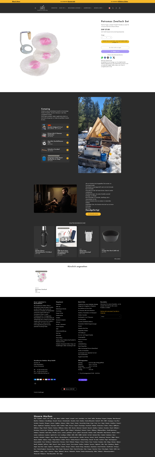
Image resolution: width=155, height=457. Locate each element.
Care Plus (116, 421)
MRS (73, 435)
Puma (91, 442)
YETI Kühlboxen (81, 333)
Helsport (71, 430)
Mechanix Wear (96, 435)
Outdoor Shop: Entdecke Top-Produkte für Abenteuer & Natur (66, 340)
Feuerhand (88, 425)
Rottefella (40, 444)
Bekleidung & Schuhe (74, 8)
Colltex (68, 423)
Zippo (61, 453)
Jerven (75, 432)
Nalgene (48, 437)
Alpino (58, 418)
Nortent (80, 326)
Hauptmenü (59, 302)
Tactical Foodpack (41, 449)
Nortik (96, 437)
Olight (113, 437)
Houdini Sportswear (112, 430)
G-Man (66, 428)
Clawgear (47, 423)
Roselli (35, 444)
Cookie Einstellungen (39, 392)
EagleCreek (41, 425)
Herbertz (84, 430)
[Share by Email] (108, 58)
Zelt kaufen (58, 335)
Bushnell (98, 421)
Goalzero (101, 428)
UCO (115, 449)
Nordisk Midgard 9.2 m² (55, 127)
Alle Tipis (58, 333)
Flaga (41, 428)
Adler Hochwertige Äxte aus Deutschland (88, 348)
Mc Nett (90, 435)
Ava (86, 418)
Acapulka (39, 418)
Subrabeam (87, 446)
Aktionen (58, 322)
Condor (77, 423)
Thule (71, 449)
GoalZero (95, 428)
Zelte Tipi (62, 8)
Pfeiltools (72, 442)
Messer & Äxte (98, 8)
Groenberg (36, 430)
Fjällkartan (116, 425)
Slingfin (117, 444)
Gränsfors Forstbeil (54, 149)
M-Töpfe (69, 435)
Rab (105, 442)
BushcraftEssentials (90, 421)
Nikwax (57, 437)
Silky (102, 444)
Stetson (73, 446)
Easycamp (53, 425)
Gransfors (106, 428)
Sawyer (68, 444)
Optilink (40, 439)
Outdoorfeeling (84, 439)
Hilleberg (94, 430)
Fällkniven (61, 428)
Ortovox (68, 439)
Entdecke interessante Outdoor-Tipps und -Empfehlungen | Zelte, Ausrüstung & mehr (66, 344)
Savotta (64, 444)
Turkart (111, 449)
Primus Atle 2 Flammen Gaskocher (55, 134)
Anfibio (63, 418)
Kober (118, 432)
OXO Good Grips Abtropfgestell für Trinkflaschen (63, 252)
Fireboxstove (100, 425)
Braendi (55, 421)
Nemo (52, 437)
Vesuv (46, 451)
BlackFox (36, 421)
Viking (56, 451)
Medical (103, 435)
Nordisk (82, 437)
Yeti (58, 453)
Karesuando (85, 432)
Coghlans (57, 423)
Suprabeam (94, 446)
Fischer (106, 425)
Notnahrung (102, 437)
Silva (106, 444)
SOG (50, 444)
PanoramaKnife (37, 442)
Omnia (117, 437)
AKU (35, 418)
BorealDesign (49, 421)
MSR (76, 435)
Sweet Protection (102, 446)
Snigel (35, 446)
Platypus (77, 442)
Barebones (98, 418)
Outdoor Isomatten (82, 315)
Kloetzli (114, 432)
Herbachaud (78, 430)
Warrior (67, 451)
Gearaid (90, 428)
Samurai (55, 444)
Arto (77, 418)
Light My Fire (54, 435)
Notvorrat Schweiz (82, 339)
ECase (35, 425)
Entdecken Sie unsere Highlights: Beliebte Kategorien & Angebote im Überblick (88, 305)
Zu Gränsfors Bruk (93, 214)
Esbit (67, 425)
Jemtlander (69, 432)
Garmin (74, 428)
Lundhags (63, 435)
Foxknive (55, 428)
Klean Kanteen (107, 432)
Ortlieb (63, 439)
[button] (35, 8)
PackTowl (101, 439)
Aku (48, 418)
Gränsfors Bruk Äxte (83, 328)
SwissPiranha (110, 446)
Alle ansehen (117, 259)
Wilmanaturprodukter (109, 451)
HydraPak (42, 432)
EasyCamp (47, 425)
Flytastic (50, 428)
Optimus (45, 439)
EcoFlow (63, 425)
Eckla (58, 425)
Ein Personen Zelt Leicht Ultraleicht (86, 310)
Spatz (46, 446)
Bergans (104, 418)
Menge (102, 35)
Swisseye (116, 446)
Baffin (93, 418)
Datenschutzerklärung (61, 331)
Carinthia (36, 423)
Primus (82, 442)
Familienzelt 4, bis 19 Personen (85, 317)
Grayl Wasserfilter (82, 346)
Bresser (60, 421)
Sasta (59, 444)
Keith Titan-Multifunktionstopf (85, 251)
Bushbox (82, 421)
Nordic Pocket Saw (74, 437)
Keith (95, 432)
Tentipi (61, 449)
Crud (96, 423)
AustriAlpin (81, 418)
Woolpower (43, 453)
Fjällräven (36, 428)
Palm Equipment (113, 439)
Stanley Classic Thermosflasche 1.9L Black (43, 251)
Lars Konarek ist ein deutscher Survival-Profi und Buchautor (87, 353)
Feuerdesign (82, 425)
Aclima (44, 418)
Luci (59, 435)
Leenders (47, 435)
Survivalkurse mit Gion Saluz (85, 308)
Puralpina (101, 442)
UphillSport (36, 451)
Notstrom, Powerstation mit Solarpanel (87, 313)
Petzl (67, 442)
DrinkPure (113, 423)
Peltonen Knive (55, 442)
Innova (59, 432)
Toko (85, 449)
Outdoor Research (75, 439)
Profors (87, 442)
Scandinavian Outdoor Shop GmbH (44, 360)
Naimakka (42, 437)
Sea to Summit (74, 444)
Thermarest (66, 449)
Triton (99, 449)
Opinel (35, 439)
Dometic (108, 423)
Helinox (63, 430)
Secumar (92, 444)
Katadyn (91, 432)
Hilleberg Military (101, 430)
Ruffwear (46, 444)
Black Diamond (116, 418)
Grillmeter (116, 428)
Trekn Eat (94, 449)
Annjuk (67, 418)
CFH (102, 421)
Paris (43, 442)
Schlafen (58, 317)
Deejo (103, 423)
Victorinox (51, 451)
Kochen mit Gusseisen (83, 350)
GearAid (85, 428)
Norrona (87, 437)
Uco (119, 449)
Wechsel (78, 451)
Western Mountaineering (87, 451)
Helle (67, 430)
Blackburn (42, 421)
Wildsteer (100, 451)
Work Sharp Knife (51, 453)
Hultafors (36, 432)
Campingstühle (81, 337)
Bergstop (110, 418)
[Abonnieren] (119, 316)
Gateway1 (79, 428)
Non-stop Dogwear (64, 437)
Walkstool (61, 451)
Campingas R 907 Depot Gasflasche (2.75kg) (55, 158)
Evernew (71, 425)
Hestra (89, 430)
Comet (72, 423)
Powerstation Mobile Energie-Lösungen (87, 324)
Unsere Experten (60, 326)
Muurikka (36, 437)
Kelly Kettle (100, 432)
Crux (99, 423)
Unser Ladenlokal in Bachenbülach (40, 302)
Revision (114, 442)
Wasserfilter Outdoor (83, 330)
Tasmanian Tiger (51, 449)
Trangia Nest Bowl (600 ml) (110, 251)
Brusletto (73, 421)
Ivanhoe (64, 432)
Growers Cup (43, 430)
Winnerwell (37, 453)
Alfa (51, 418)
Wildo (95, 451)
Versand (108, 32)
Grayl (111, 428)
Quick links (81, 302)
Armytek (72, 418)
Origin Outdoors (57, 439)
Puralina (95, 442)
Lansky (35, 435)
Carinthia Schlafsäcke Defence (85, 321)
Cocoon (52, 423)
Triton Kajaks (105, 449)
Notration (108, 437)
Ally (55, 418)
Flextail (45, 428)
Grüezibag (50, 430)
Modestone (109, 435)
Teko (57, 449)
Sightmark (98, 444)
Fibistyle (94, 425)
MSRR (80, 435)
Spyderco (50, 446)
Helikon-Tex (57, 430)
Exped (76, 425)
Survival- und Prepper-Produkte (85, 335)
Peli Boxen (48, 442)
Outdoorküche (59, 315)
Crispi (92, 423)
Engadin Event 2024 (83, 357)
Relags (109, 442)
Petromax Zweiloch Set (41, 290)
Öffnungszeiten (83, 360)
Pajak (106, 439)
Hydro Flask (49, 432)
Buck (78, 421)
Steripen (68, 446)
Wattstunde (72, 451)
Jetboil (79, 432)
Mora (114, 435)
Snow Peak (41, 446)
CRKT (105, 421)
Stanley (63, 446)
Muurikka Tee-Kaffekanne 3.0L (55, 142)
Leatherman (41, 435)
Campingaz (111, 421)
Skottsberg (111, 444)
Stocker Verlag (79, 446)
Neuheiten (54, 8)
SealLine (81, 444)
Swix (35, 449)
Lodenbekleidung (82, 344)
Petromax (80, 341)
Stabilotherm (57, 446)
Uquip (42, 451)
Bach (89, 418)
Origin (50, 439)
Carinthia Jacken (82, 319)
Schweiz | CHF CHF (70, 389)
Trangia (89, 449)
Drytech (119, 423)
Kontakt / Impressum (61, 324)
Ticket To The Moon (78, 449)
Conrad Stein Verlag (85, 423)
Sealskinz (86, 444)
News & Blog (59, 338)
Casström (41, 423)
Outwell (91, 439)
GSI (70, 428)
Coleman (63, 423)
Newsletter (103, 302)
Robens (119, 442)
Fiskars (111, 425)
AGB (57, 329)
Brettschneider (66, 421)
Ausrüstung (87, 8)
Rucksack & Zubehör (61, 320)
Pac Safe (96, 439)
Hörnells (54, 432)
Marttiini (85, 435)
